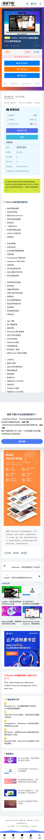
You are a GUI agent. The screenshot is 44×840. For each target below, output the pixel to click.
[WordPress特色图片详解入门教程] (10, 804)
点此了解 (25, 422)
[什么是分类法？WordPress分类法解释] (32, 591)
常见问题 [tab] (21, 97)
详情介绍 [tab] (9, 97)
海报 (17, 553)
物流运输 (38, 103)
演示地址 (22, 147)
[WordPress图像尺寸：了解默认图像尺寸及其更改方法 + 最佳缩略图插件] (10, 792)
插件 (22, 838)
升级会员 (23, 69)
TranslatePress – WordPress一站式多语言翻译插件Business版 (21, 724)
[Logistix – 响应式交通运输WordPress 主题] (11, 592)
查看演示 (23, 76)
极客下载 (22, 820)
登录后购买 (23, 63)
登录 (35, 4)
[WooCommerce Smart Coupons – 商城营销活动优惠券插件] (32, 612)
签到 (28, 52)
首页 (14, 103)
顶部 (39, 838)
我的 (30, 838)
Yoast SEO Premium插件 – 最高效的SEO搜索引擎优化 (21, 716)
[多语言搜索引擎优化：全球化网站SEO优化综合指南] (10, 781)
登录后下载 (22, 130)
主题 (13, 838)
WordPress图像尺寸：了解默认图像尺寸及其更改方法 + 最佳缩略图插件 (29, 793)
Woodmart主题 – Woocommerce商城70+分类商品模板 (21, 742)
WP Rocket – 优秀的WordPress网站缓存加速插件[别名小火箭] (21, 733)
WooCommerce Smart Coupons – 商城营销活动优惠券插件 (32, 624)
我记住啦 (22, 441)
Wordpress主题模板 (25, 103)
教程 (22, 137)
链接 (25, 553)
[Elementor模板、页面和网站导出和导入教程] (11, 611)
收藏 (37, 52)
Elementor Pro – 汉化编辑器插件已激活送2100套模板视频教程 (20, 707)
